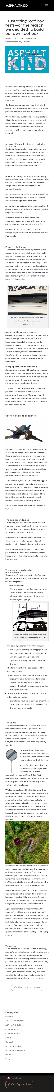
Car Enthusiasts (12, 1033)
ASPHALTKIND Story (14, 1021)
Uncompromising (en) (15, 1050)
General (28, 38)
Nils (9, 38)
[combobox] (27, 1078)
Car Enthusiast (12, 1029)
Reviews (26, 42)
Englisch (16, 1078)
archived (42, 120)
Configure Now (21, 1084)
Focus (8, 1038)
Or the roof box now (27, 987)
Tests (7, 1059)
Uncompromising (13, 1046)
